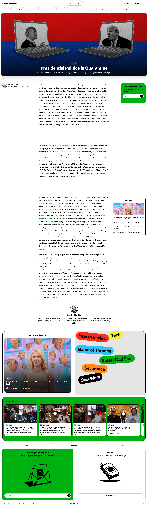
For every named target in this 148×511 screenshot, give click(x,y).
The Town (116, 9)
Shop (122, 445)
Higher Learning (99, 9)
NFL (30, 9)
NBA (25, 9)
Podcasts (136, 3)
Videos (127, 3)
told (94, 231)
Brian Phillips (14, 388)
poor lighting (74, 161)
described (54, 85)
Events (52, 9)
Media (112, 425)
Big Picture (80, 9)
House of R (108, 9)
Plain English (125, 9)
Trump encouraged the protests (58, 258)
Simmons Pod (61, 9)
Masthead (74, 445)
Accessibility (31, 503)
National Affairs (46, 425)
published (66, 146)
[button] (75, 3)
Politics (74, 63)
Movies (46, 9)
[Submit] (141, 96)
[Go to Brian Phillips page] (7, 388)
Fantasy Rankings (16, 9)
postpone (92, 94)
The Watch (89, 9)
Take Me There (110, 495)
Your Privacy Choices (22, 503)
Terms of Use (7, 503)
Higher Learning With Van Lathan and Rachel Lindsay (18, 432)
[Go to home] (9, 3)
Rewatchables (71, 9)
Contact (26, 445)
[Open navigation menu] (144, 3)
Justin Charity (14, 84)
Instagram (139, 503)
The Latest (5, 9)
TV (40, 9)
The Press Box (111, 433)
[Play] (20, 413)
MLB (35, 9)
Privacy (13, 503)
